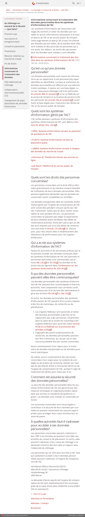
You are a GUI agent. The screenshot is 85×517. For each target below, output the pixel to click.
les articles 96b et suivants (43, 94)
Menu (8, 10)
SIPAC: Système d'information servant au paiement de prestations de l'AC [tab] (56, 132)
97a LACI (51, 293)
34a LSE (64, 293)
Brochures (36, 508)
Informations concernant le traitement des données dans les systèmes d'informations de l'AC (55, 60)
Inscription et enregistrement (11, 40)
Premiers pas (10, 34)
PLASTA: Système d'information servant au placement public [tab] (52, 141)
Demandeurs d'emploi (21, 10)
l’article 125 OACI (55, 228)
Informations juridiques (76, 515)
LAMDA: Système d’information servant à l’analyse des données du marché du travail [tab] (55, 150)
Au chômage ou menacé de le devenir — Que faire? (50, 10)
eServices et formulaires (42, 498)
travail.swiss (42, 3)
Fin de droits (10, 63)
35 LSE (53, 262)
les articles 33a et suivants (57, 100)
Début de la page (39, 494)
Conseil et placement (14, 46)
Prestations (9, 51)
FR (78, 3)
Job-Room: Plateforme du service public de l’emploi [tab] (52, 167)
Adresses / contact (40, 503)
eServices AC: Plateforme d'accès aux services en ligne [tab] (54, 158)
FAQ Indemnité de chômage (12, 83)
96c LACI (40, 262)
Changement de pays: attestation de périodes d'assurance (15, 103)
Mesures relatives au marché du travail (14, 57)
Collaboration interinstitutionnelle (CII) (14, 92)
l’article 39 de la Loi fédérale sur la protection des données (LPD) (57, 326)
